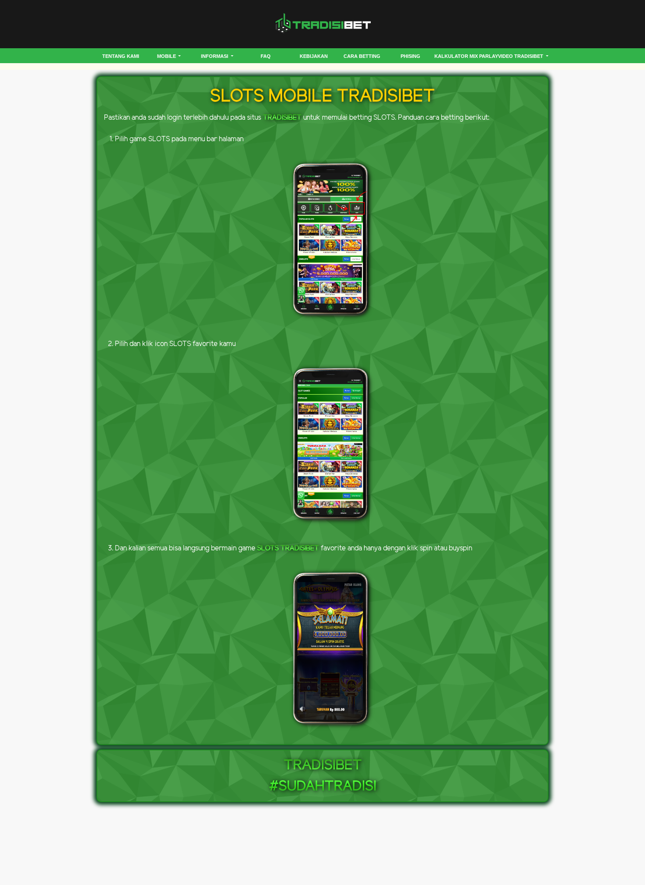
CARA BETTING (362, 56)
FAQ (266, 56)
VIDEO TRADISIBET (521, 56)
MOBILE (167, 56)
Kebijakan (314, 56)
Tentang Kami (120, 56)
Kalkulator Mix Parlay (466, 56)
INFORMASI (215, 56)
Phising (410, 56)
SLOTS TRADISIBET (288, 548)
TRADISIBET (282, 118)
